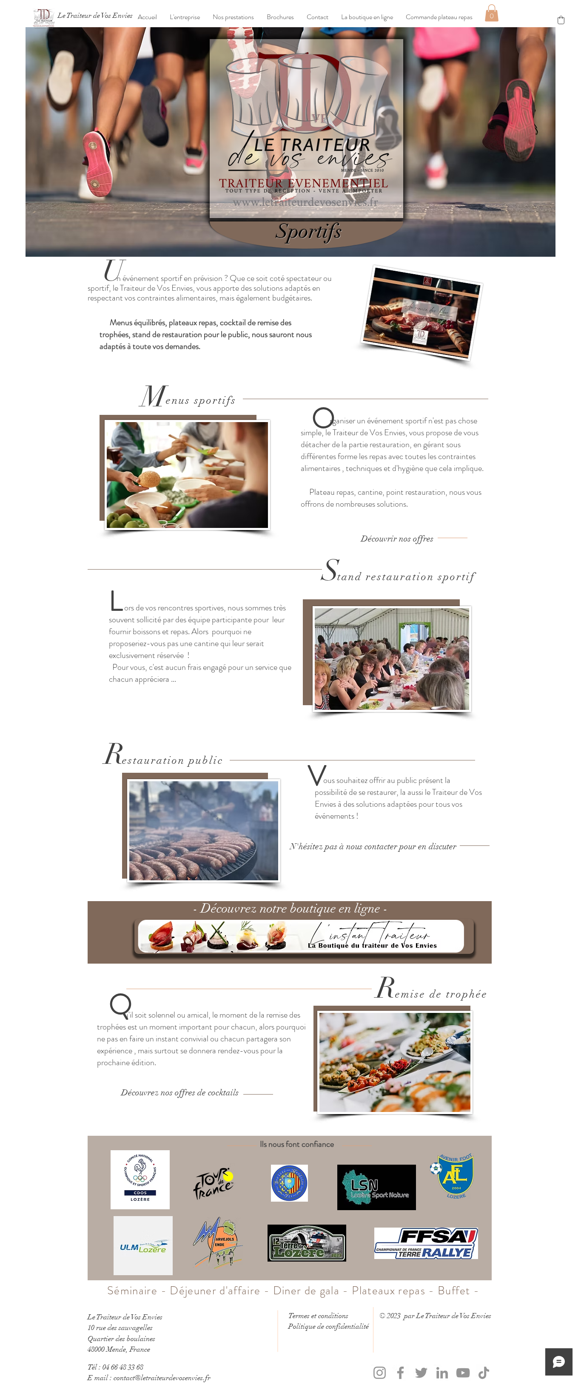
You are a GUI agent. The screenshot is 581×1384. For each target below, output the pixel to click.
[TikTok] (484, 1372)
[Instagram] (379, 1372)
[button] (184, 17)
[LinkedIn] (442, 1372)
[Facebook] (400, 1372)
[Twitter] (421, 1372)
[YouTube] (463, 1372)
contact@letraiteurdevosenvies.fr (162, 1377)
